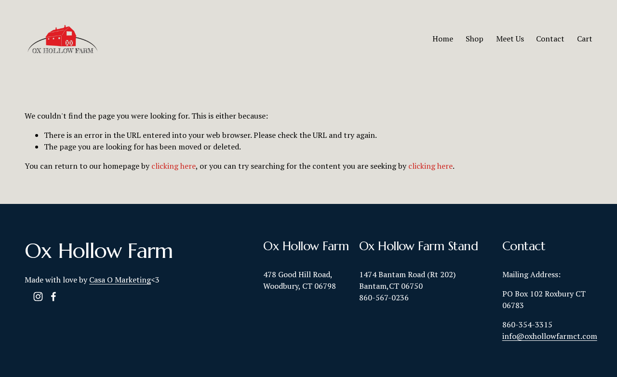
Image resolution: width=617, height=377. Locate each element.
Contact (550, 38)
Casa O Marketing (120, 279)
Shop (474, 38)
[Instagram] (38, 296)
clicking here (173, 166)
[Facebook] (53, 296)
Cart (584, 38)
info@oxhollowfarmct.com (549, 336)
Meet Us (510, 38)
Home (442, 38)
